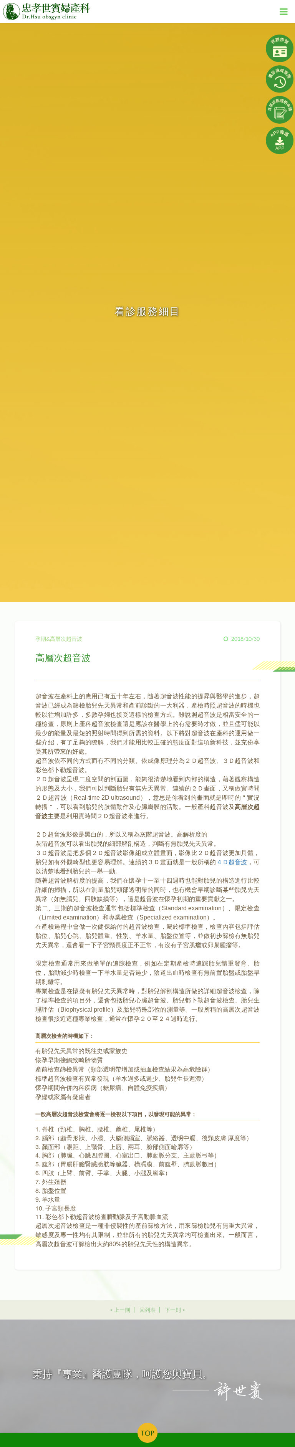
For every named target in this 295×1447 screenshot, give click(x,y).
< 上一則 (120, 1310)
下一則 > (175, 1310)
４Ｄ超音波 (231, 862)
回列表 (147, 1310)
